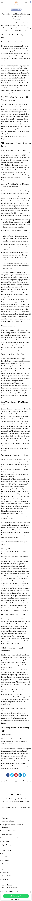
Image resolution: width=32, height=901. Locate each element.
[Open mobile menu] (2, 2)
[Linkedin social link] (20, 775)
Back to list (16, 780)
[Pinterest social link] (16, 775)
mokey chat (18, 388)
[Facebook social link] (8, 775)
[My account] (26, 2)
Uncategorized (16, 9)
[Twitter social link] (12, 775)
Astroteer (16, 794)
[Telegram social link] (24, 775)
